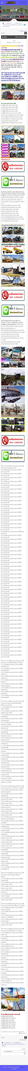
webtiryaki (14, 1069)
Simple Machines (16, 1067)
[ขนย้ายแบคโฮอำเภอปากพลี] (13, 172)
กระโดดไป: (24, 1049)
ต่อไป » (25, 31)
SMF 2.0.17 (5, 1067)
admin (14, 40)
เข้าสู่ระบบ (23, 15)
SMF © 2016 (10, 1067)
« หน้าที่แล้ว (21, 31)
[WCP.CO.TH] (11, 2)
